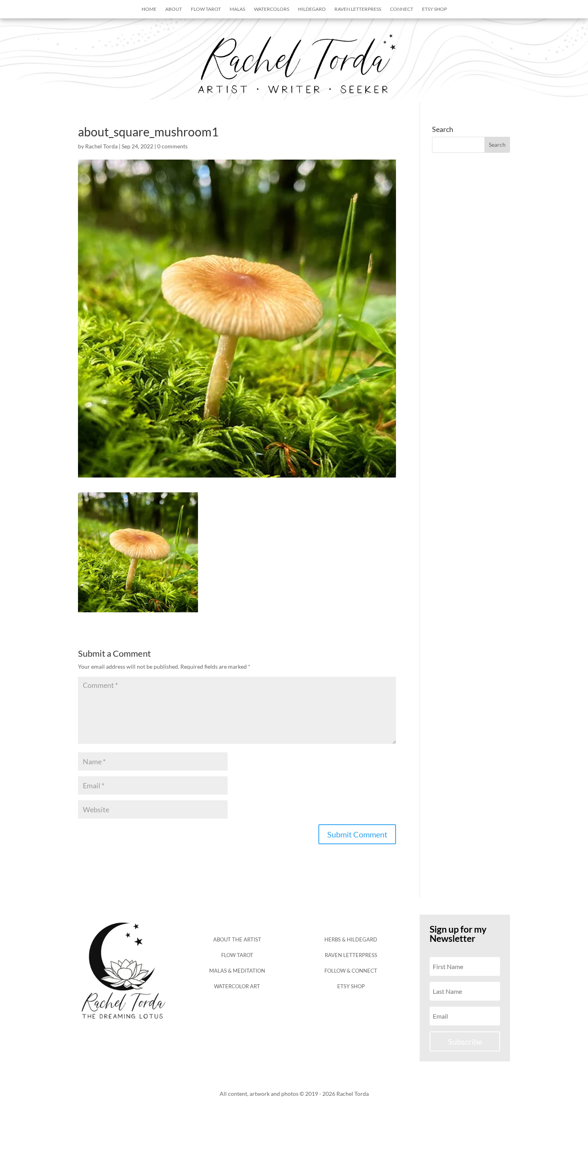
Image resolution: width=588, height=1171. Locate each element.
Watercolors (271, 9)
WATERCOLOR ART (237, 986)
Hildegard (312, 9)
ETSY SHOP (351, 986)
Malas (237, 9)
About (173, 9)
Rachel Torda (101, 146)
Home (149, 9)
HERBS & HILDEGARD (350, 939)
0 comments (172, 146)
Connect (401, 9)
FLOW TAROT (237, 955)
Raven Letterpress (357, 9)
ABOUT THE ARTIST (237, 939)
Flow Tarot (206, 9)
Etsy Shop (434, 9)
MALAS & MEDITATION (237, 970)
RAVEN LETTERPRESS (351, 955)
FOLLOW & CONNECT (350, 970)
